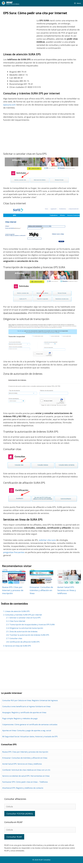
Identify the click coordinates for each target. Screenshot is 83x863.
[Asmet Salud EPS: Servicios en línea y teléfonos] (69, 582)
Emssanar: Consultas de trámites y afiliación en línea (41, 590)
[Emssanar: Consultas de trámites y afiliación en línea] (41, 582)
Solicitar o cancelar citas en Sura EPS (25, 617)
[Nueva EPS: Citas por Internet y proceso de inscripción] (14, 582)
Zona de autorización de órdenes (23, 631)
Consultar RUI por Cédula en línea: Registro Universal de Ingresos (30, 700)
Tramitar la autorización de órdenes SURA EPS (29, 635)
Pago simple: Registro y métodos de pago (20, 718)
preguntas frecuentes (14, 552)
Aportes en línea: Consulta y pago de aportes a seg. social (26, 730)
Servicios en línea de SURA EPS (18, 646)
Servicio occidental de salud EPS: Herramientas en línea (25, 776)
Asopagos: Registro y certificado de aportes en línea (24, 712)
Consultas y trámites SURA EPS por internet (23, 614)
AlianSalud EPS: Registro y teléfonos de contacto (22, 788)
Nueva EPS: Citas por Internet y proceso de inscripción (12, 590)
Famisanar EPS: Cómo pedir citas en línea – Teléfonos (25, 782)
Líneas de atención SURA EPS (17, 611)
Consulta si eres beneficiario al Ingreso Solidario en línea (26, 706)
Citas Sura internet (17, 621)
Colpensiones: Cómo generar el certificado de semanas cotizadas (29, 724)
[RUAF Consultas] (10, 3)
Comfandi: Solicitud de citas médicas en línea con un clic (26, 770)
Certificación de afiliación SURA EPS (24, 642)
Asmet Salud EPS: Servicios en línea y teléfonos (66, 590)
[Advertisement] (19, 33)
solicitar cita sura (47, 540)
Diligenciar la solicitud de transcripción (26, 628)
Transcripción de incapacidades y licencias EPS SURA (32, 624)
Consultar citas (15, 638)
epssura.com (9, 104)
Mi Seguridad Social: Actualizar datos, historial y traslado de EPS (30, 736)
